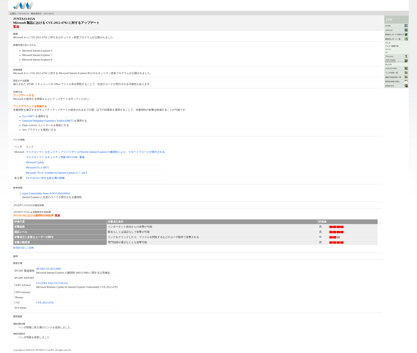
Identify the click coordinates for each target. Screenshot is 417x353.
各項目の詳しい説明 (23, 247)
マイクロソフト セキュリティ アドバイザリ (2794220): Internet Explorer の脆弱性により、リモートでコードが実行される (95, 152)
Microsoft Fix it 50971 (37, 167)
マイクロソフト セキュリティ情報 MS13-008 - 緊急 (55, 157)
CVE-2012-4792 (45, 302)
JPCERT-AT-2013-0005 (48, 268)
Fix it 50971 (28, 116)
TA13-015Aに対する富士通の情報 (45, 178)
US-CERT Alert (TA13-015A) (52, 283)
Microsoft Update (35, 162)
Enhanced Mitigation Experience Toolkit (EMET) (47, 120)
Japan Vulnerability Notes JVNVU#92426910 (46, 193)
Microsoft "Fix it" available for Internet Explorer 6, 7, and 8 (56, 172)
